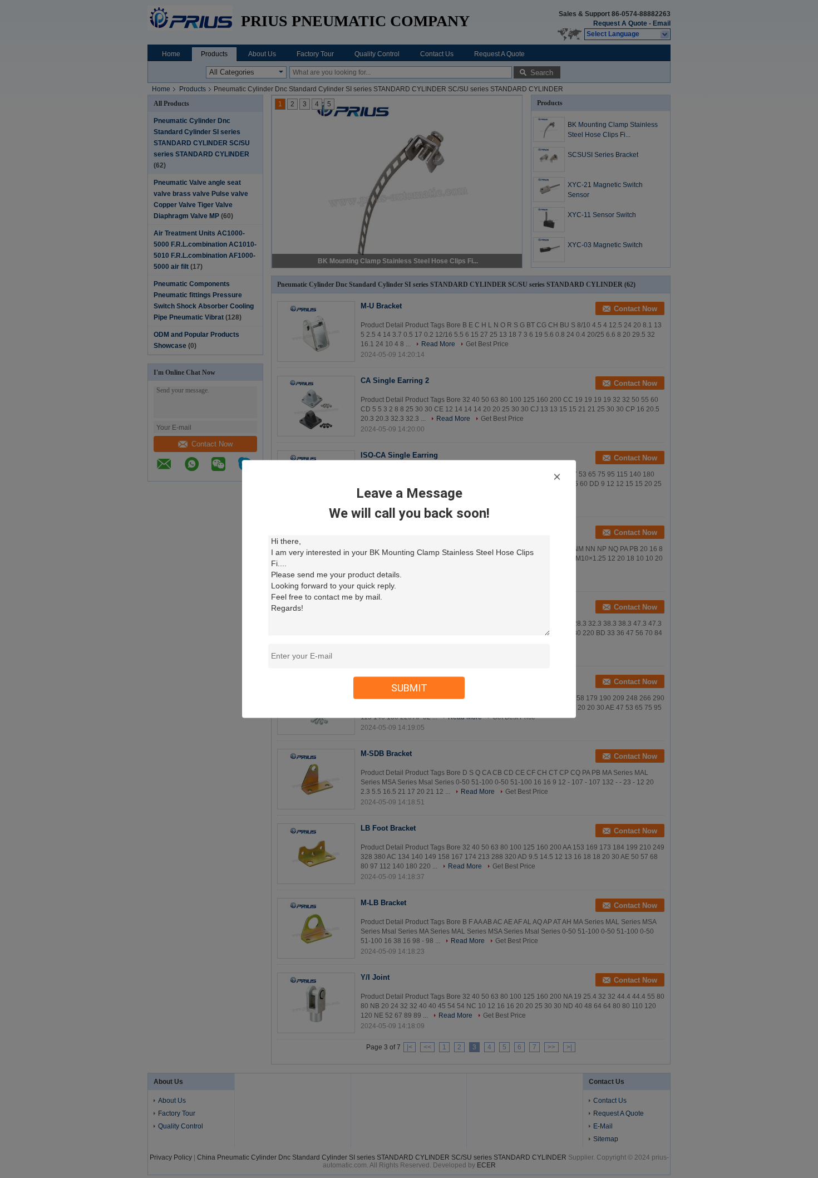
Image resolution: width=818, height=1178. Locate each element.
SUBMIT (409, 688)
